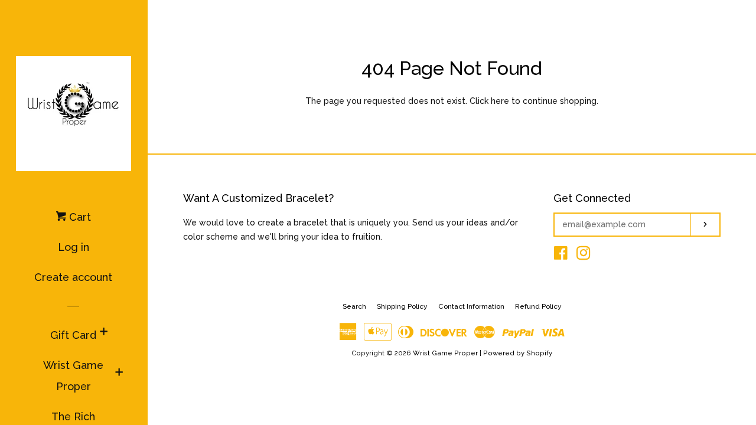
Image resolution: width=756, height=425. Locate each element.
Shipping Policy (402, 306)
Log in (73, 247)
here (500, 101)
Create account (73, 277)
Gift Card (73, 335)
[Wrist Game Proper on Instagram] (583, 255)
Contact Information (471, 306)
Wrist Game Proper (73, 376)
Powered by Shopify (517, 353)
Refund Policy (538, 306)
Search (354, 306)
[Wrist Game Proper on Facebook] (560, 255)
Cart (78, 217)
